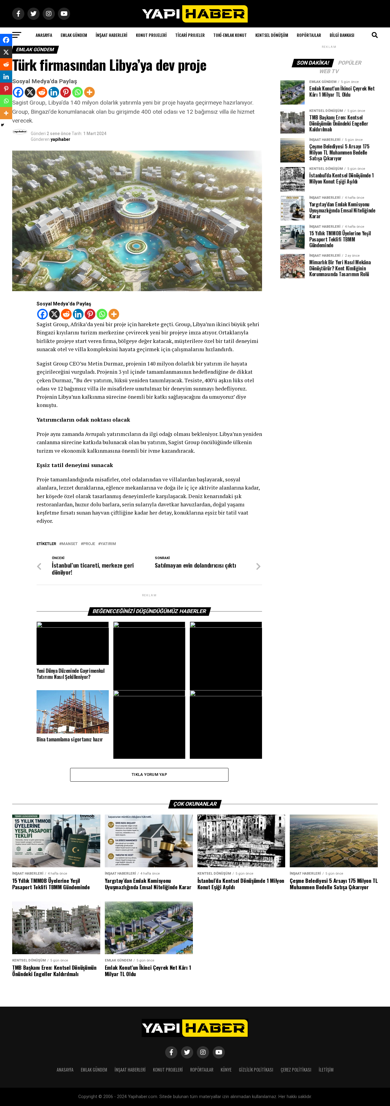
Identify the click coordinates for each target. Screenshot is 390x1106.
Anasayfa (44, 35)
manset (70, 544)
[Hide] (2, 125)
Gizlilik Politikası (256, 1069)
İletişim (326, 1069)
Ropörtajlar (309, 35)
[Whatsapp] (77, 92)
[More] (89, 92)
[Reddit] (42, 92)
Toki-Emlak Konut (230, 35)
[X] (30, 92)
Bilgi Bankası (342, 35)
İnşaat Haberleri (111, 35)
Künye (226, 1069)
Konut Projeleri (151, 35)
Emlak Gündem (74, 35)
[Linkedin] (53, 92)
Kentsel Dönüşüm (271, 35)
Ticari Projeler (190, 35)
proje (89, 544)
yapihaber (60, 139)
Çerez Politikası (296, 1069)
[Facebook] (18, 92)
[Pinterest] (65, 92)
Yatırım (108, 544)
